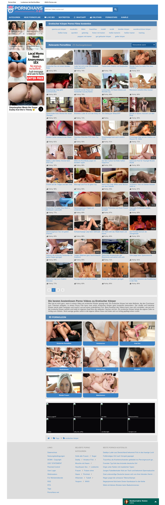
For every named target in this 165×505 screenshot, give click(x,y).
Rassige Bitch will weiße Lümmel (85, 279)
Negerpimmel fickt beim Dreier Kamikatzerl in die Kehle (124, 481)
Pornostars (111, 17)
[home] (49, 438)
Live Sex (51, 17)
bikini (83, 29)
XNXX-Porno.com (51, 2)
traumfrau (93, 29)
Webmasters (52, 474)
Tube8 (88, 478)
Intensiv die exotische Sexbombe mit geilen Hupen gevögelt (59, 256)
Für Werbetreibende (55, 478)
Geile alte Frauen (82, 456)
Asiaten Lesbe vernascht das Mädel (59, 137)
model (103, 29)
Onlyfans (96, 17)
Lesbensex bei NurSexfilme (30, 2)
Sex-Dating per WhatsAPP (111, 113)
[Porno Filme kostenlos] (25, 14)
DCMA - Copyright (54, 460)
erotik (112, 29)
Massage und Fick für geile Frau (85, 184)
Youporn (78, 481)
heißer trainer (129, 33)
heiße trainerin (114, 33)
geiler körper (120, 36)
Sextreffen (64, 17)
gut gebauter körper (103, 36)
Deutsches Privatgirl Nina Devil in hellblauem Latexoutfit (58, 209)
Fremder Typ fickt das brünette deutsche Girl (120, 463)
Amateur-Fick (88, 460)
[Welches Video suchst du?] (115, 9)
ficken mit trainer (98, 33)
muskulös (73, 29)
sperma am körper (59, 29)
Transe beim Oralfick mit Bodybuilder (115, 66)
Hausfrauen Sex (81, 467)
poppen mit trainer (85, 36)
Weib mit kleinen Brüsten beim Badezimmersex (121, 485)
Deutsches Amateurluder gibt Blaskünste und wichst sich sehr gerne (113, 257)
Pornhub (86, 474)
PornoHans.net (53, 492)
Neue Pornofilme (32, 17)
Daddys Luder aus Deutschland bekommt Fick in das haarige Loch (128, 452)
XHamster (79, 478)
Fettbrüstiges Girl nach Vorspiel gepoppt (118, 456)
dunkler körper (123, 29)
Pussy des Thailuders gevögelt (112, 279)
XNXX (87, 481)
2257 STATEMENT (54, 463)
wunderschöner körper (142, 29)
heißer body (62, 33)
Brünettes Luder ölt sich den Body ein (87, 113)
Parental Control (53, 467)
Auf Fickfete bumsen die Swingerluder (138, 232)
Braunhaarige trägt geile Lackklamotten (54, 91)
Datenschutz (52, 452)
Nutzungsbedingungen (56, 456)
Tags (49, 489)
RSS (49, 481)
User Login (51, 471)
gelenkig (85, 33)
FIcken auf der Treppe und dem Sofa (59, 184)
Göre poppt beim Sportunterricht (141, 255)
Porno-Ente (12, 2)
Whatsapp (81, 17)
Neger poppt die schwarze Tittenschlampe (119, 478)
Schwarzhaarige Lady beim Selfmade (87, 232)
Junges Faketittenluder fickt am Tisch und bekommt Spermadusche (128, 471)
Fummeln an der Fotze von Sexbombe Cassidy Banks (83, 91)
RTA (49, 485)
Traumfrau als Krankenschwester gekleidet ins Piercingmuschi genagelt (129, 460)
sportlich (74, 33)
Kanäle (124, 17)
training (141, 33)
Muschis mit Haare (82, 463)
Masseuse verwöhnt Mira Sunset (141, 90)
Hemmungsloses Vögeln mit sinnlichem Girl (84, 209)
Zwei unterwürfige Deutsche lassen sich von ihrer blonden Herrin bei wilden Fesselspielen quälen (129, 474)
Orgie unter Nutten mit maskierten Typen (118, 467)
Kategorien (14, 17)
